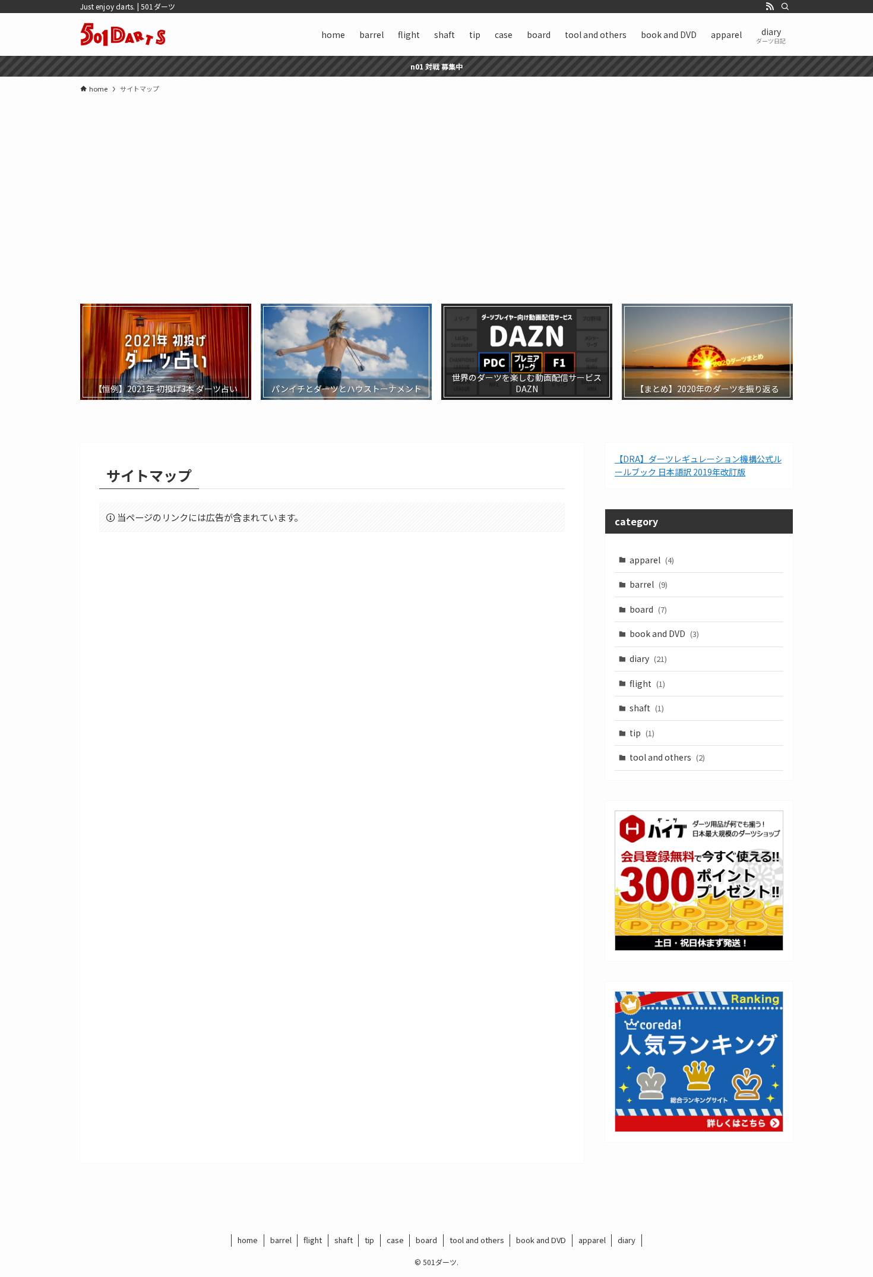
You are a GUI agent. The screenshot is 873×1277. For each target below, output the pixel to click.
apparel (652, 560)
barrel (649, 584)
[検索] (785, 6)
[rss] (769, 6)
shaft (647, 708)
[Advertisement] (436, 191)
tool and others (667, 757)
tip (642, 733)
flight (647, 683)
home (248, 1240)
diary (648, 658)
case (395, 1240)
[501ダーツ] (123, 34)
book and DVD (664, 633)
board (648, 609)
